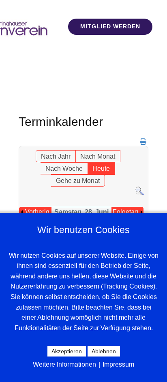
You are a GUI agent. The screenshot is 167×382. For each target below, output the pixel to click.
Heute (101, 168)
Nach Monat (97, 156)
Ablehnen (104, 351)
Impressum (118, 364)
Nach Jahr (56, 156)
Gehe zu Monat (78, 180)
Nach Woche (64, 168)
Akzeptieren (66, 351)
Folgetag (125, 211)
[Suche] (139, 193)
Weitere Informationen (64, 364)
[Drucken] (143, 141)
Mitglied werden (110, 26)
